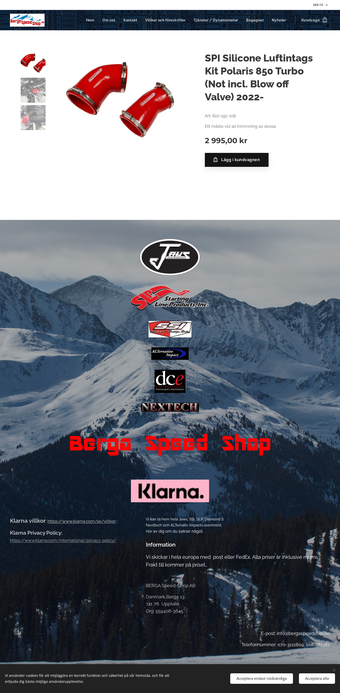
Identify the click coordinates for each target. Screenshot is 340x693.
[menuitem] (91, 20)
